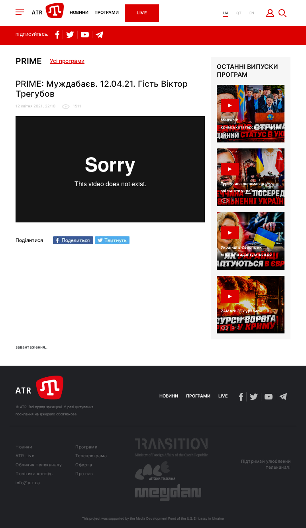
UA (225, 13)
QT (238, 13)
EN (251, 13)
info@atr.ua (28, 483)
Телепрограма (91, 456)
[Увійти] (270, 13)
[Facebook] (73, 240)
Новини (79, 13)
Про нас (84, 474)
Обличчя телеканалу (39, 465)
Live (142, 13)
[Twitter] (112, 240)
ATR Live (25, 456)
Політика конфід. (34, 474)
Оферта (83, 465)
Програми (106, 13)
